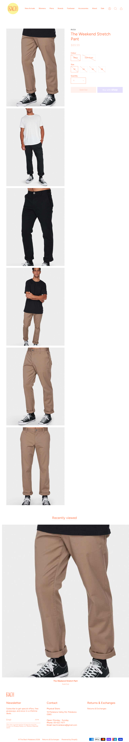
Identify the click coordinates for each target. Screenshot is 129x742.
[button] (30, 8)
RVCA (73, 30)
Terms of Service (32, 726)
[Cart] (121, 8)
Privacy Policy (18, 726)
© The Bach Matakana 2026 (29, 739)
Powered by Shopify (69, 739)
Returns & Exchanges (96, 708)
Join (37, 720)
